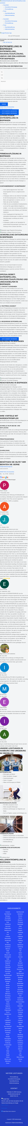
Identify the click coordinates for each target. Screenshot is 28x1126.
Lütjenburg (20, 936)
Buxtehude (20, 965)
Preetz (20, 942)
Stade (7, 959)
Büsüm (20, 918)
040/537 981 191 (14, 1096)
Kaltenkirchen (7, 930)
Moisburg (7, 969)
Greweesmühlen (20, 1001)
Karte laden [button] (4, 1108)
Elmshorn (20, 920)
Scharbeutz (8, 946)
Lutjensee (20, 1022)
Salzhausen (20, 944)
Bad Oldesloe (7, 914)
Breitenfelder (20, 983)
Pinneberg (20, 940)
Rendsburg (7, 944)
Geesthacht (8, 924)
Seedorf (8, 1046)
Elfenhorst (7, 993)
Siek (8, 1048)
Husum (20, 928)
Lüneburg (7, 936)
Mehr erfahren (4, 1105)
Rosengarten (8, 957)
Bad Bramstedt (20, 912)
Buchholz (7, 965)
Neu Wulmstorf (7, 1026)
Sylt (20, 950)
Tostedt (7, 952)
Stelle (7, 950)
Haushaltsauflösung (10, 13)
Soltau (20, 948)
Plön (8, 942)
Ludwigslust (8, 1020)
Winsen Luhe (8, 954)
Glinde (7, 1001)
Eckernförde (8, 920)
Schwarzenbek (7, 1044)
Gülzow (8, 1004)
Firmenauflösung (9, 9)
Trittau (20, 1055)
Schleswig (20, 946)
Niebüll (20, 938)
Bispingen (7, 916)
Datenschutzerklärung (17, 1122)
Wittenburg (7, 1061)
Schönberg (20, 1042)
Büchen (8, 987)
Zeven (20, 954)
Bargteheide (8, 979)
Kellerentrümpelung (9, 15)
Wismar (20, 1059)
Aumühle (8, 973)
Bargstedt (7, 963)
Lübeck (20, 934)
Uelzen (20, 952)
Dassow (8, 991)
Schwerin (7, 912)
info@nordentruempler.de (6, 109)
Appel (20, 961)
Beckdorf (20, 963)
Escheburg (7, 995)
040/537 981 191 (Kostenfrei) (7, 107)
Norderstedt (8, 940)
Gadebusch (8, 961)
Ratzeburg (20, 1034)
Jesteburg (20, 967)
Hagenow (7, 1006)
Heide (20, 926)
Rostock (20, 1038)
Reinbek (8, 1036)
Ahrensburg (8, 971)
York (20, 959)
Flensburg (20, 922)
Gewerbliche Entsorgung (11, 7)
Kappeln (20, 930)
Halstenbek (20, 924)
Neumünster (8, 938)
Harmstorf (7, 926)
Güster (20, 1004)
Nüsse (20, 1030)
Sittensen (7, 948)
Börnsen (20, 981)
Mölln (20, 1024)
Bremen (20, 916)
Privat (4, 11)
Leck (8, 934)
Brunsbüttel (8, 918)
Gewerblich (6, 5)
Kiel (8, 932)
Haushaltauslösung (14, 1081)
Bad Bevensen (20, 973)
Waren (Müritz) (20, 1057)
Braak (7, 983)
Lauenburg (20, 932)
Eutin (7, 922)
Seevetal (20, 957)
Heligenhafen (8, 928)
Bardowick (20, 914)
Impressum (8, 1122)
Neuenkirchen (20, 969)
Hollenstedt (7, 967)
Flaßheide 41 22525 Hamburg (14, 1092)
